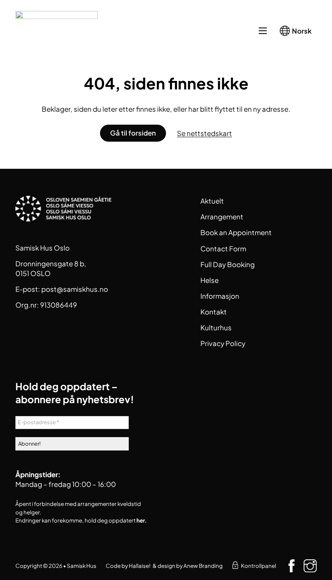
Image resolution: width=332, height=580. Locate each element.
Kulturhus (216, 327)
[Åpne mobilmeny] (263, 31)
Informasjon (219, 295)
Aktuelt (212, 200)
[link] (235, 565)
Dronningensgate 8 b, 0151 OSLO (50, 268)
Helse (209, 280)
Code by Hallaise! (128, 565)
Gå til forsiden (133, 132)
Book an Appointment (236, 232)
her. (141, 520)
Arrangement (221, 216)
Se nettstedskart (204, 133)
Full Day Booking (227, 264)
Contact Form (223, 248)
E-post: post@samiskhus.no (61, 289)
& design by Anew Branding (188, 565)
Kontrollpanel (258, 565)
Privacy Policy (222, 343)
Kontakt (213, 311)
